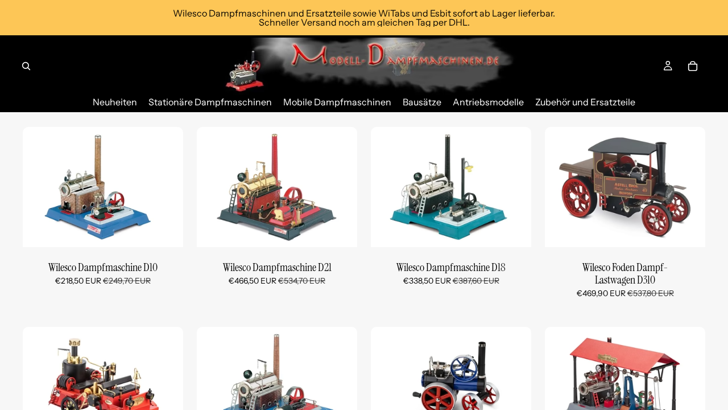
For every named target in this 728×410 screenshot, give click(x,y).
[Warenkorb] (692, 66)
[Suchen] (26, 66)
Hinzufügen (175, 229)
